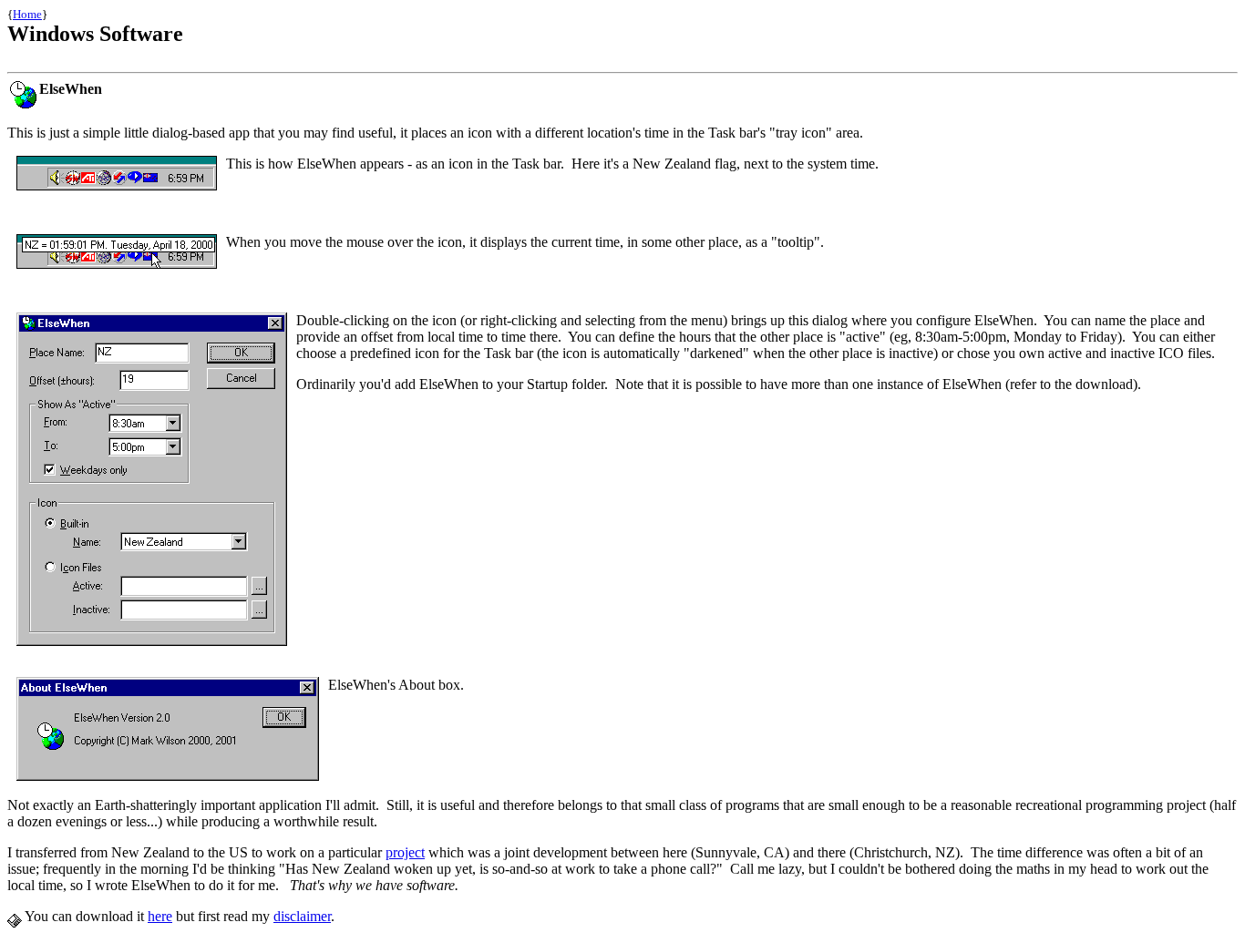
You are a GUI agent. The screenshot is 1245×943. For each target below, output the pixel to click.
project (405, 852)
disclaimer (302, 916)
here (160, 916)
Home (27, 14)
